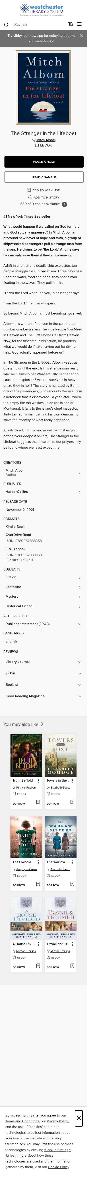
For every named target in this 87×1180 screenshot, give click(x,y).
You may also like (21, 725)
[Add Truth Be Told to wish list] (38, 803)
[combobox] (34, 24)
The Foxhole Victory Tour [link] (24, 862)
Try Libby (15, 35)
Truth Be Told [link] (22, 781)
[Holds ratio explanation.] (64, 204)
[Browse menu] (79, 24)
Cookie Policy (58, 1167)
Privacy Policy (57, 1121)
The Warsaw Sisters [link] (58, 862)
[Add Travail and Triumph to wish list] (72, 966)
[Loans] (70, 25)
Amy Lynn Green (26, 869)
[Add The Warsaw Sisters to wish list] (72, 884)
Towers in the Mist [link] (58, 781)
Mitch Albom (46, 140)
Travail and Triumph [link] (58, 944)
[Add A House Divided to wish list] (38, 966)
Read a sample (44, 177)
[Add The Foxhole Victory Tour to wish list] (38, 884)
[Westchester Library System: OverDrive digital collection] (43, 9)
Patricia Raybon (26, 787)
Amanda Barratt (60, 869)
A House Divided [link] (24, 944)
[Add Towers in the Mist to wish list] (72, 803)
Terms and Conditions (22, 1121)
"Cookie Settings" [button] (57, 1150)
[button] (44, 162)
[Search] (6, 24)
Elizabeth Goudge (61, 787)
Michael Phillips (26, 951)
